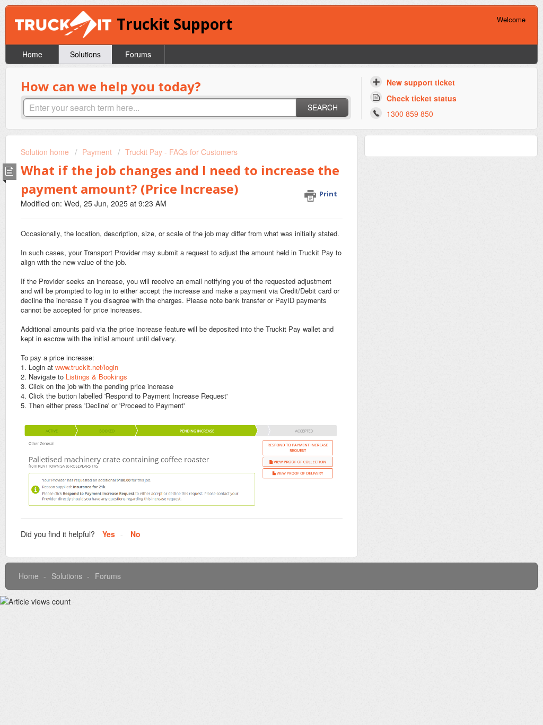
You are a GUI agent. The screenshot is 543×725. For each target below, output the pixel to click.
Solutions (85, 54)
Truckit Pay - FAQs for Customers (181, 151)
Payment (97, 151)
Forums (138, 54)
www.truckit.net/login (86, 367)
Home (32, 54)
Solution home (46, 151)
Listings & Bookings (96, 377)
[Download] (251, 225)
